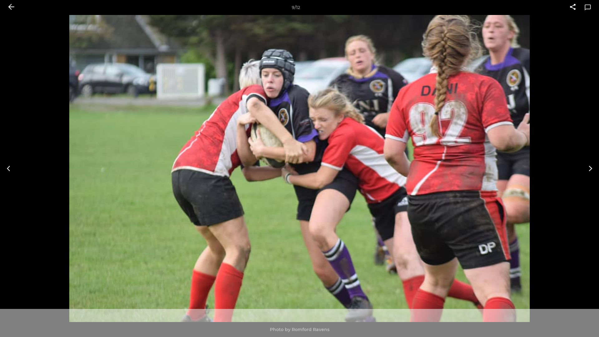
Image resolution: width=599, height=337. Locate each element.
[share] (573, 7)
